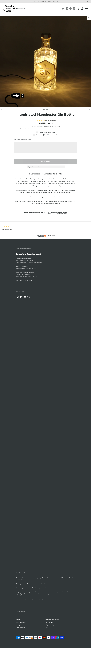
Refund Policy (49, 622)
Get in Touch (62, 212)
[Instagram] (74, 8)
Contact (48, 617)
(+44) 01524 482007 (20, 8)
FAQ (49, 212)
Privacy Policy (20, 625)
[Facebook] (67, 8)
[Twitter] (63, 8)
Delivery (34, 126)
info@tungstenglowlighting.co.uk (26, 268)
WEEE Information (21, 622)
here (52, 197)
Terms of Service (20, 627)
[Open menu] (86, 9)
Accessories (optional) (22, 129)
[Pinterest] (70, 8)
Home (17, 617)
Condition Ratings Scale (52, 619)
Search (18, 619)
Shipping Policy (50, 625)
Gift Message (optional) (22, 139)
